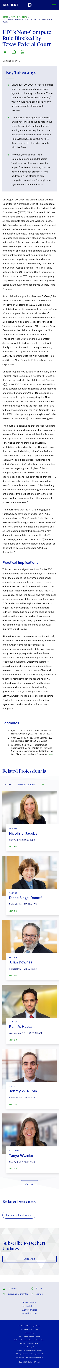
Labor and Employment (19, 1215)
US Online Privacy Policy (29, 1329)
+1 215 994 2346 (29, 969)
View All (29, 1184)
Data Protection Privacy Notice (29, 1336)
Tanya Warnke (21, 1155)
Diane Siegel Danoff (25, 898)
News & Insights (19, 17)
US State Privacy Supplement (29, 1343)
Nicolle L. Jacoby (23, 833)
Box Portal (27, 1306)
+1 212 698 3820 (27, 840)
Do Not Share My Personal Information (29, 1357)
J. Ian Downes (20, 962)
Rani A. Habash (22, 1026)
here (50, 754)
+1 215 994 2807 (29, 1097)
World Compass (29, 1310)
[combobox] (30, 784)
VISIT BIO (13, 847)
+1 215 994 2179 (29, 904)
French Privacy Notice (29, 1347)
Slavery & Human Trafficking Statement (29, 1354)
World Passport (29, 1313)
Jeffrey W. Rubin (23, 1091)
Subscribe (29, 1258)
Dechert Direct (29, 1302)
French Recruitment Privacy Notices (29, 1350)
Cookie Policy (29, 1333)
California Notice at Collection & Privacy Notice (29, 1340)
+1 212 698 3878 (27, 1162)
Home (5, 17)
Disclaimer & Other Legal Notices (29, 1326)
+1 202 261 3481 (34, 1033)
